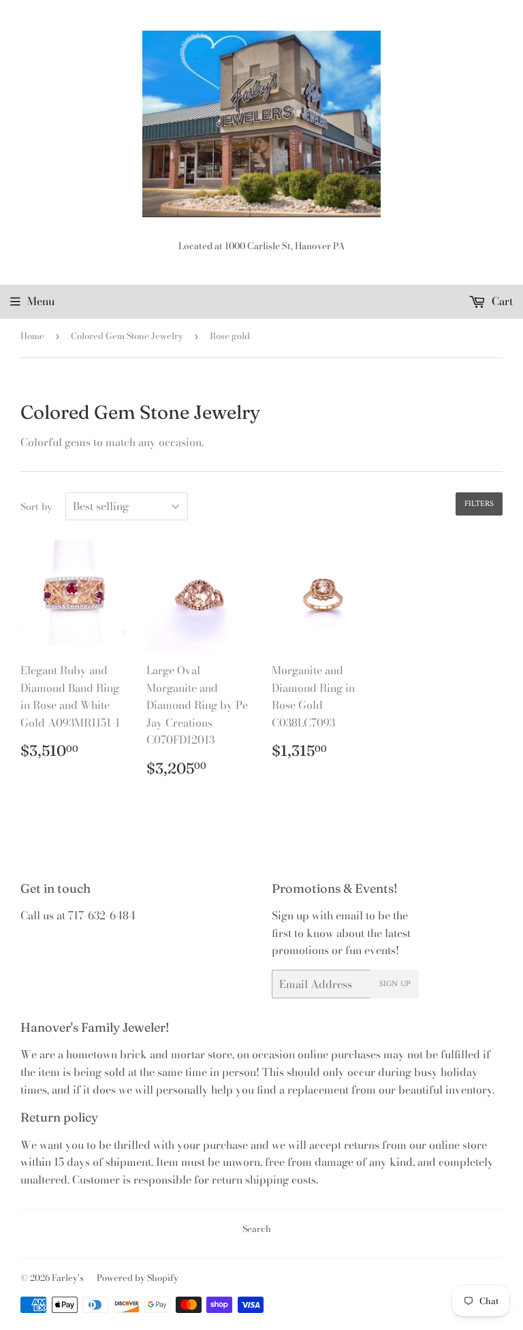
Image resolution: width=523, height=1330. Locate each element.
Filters (479, 504)
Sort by (36, 506)
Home (32, 336)
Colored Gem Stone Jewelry (127, 336)
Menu (40, 301)
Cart (501, 301)
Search (256, 1228)
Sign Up (394, 984)
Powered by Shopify (137, 1277)
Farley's (68, 1277)
